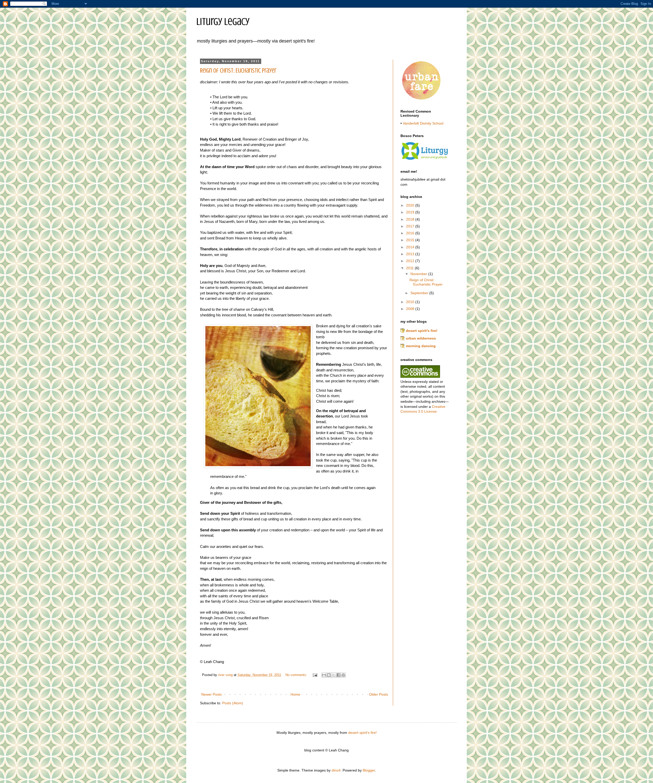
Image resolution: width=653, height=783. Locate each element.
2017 (410, 226)
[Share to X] (333, 675)
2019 (410, 212)
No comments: (296, 675)
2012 (410, 261)
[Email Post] (314, 675)
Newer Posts (211, 694)
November (419, 274)
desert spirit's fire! (421, 331)
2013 (410, 254)
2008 (410, 309)
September (419, 293)
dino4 (336, 770)
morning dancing (421, 346)
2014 (410, 247)
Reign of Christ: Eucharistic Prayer (238, 70)
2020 (410, 205)
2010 (410, 302)
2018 (410, 219)
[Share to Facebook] (338, 675)
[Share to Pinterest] (343, 675)
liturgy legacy (222, 21)
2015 (410, 240)
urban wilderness (421, 338)
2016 (410, 233)
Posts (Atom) (232, 703)
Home (295, 694)
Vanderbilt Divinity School (423, 123)
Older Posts (378, 694)
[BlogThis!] (328, 675)
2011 (410, 268)
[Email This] (323, 675)
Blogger (369, 770)
